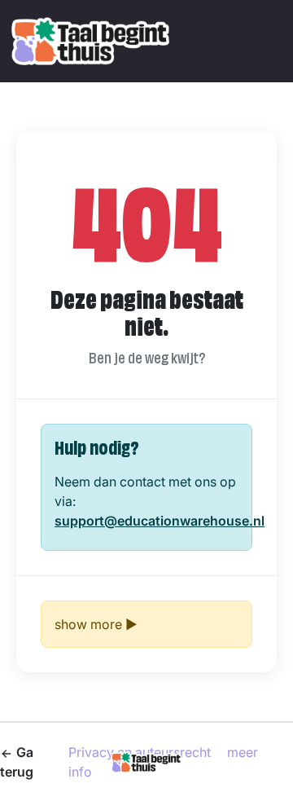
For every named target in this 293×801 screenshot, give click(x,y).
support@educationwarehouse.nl (160, 521)
